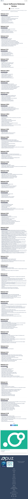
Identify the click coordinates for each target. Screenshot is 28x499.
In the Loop (14, 481)
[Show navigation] (26, 1)
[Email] (17, 425)
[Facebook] (11, 425)
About (14, 468)
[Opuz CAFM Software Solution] (2, 1)
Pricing (14, 472)
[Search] (25, 1)
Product (14, 474)
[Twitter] (13, 425)
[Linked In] (15, 425)
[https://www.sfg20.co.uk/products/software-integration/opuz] (7, 467)
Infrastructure (14, 478)
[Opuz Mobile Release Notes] (14, 439)
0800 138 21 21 (14, 491)
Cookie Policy (14, 482)
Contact (14, 471)
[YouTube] (16, 496)
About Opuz (14, 470)
